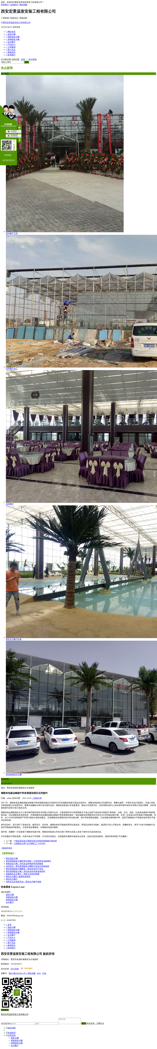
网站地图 (23, 5)
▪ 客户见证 (10, 943)
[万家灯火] (27, 969)
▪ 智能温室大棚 (12, 930)
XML (44, 973)
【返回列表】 (7, 848)
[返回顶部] (11, 1028)
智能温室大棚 (12, 897)
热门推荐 (5, 73)
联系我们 (5, 5)
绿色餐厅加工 (12, 369)
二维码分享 (37, 798)
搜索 (26, 62)
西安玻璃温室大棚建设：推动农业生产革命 (24, 869)
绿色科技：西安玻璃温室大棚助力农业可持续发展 (27, 866)
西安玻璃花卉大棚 (14, 775)
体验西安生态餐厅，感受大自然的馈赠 (22, 874)
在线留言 (14, 5)
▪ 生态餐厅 (10, 935)
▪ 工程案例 (10, 940)
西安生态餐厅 (12, 879)
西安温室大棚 (12, 858)
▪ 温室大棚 (10, 927)
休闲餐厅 (10, 504)
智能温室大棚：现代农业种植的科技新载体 (24, 864)
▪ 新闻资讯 (10, 945)
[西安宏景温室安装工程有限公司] (15, 23)
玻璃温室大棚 (12, 900)
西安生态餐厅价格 (14, 639)
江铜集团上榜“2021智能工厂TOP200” (30, 843)
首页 (23, 59)
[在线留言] (11, 1033)
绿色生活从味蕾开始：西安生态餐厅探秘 (23, 882)
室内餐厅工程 (12, 233)
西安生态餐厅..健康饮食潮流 (18, 876)
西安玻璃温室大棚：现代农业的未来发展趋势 (25, 871)
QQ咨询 (14, 131)
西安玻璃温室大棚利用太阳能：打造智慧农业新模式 (28, 861)
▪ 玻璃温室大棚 (12, 932)
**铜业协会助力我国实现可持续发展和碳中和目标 (35, 841)
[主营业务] (11, 1035)
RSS (39, 973)
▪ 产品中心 (10, 938)
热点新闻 (33, 59)
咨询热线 (14, 135)
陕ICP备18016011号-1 (18, 973)
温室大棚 (10, 895)
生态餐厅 (10, 902)
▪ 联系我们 (10, 948)
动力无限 (15, 969)
